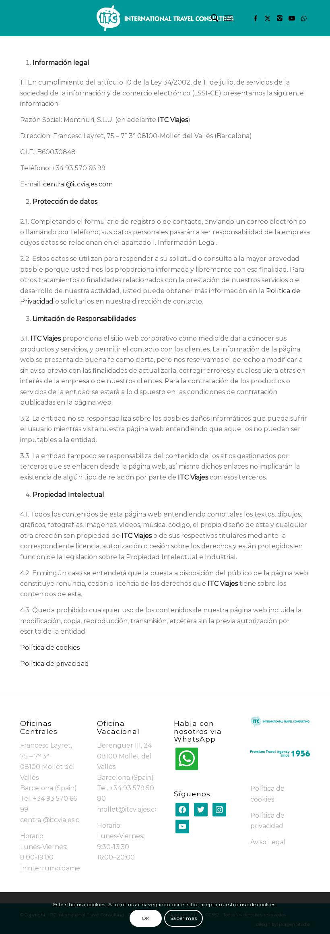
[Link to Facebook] (256, 18)
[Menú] (228, 18)
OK (146, 918)
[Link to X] (268, 18)
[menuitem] (211, 18)
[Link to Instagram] (280, 18)
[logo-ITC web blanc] (165, 18)
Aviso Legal (268, 842)
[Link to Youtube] (292, 18)
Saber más (183, 918)
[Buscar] (211, 18)
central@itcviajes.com (78, 184)
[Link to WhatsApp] (304, 18)
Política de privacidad (54, 663)
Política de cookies (50, 647)
